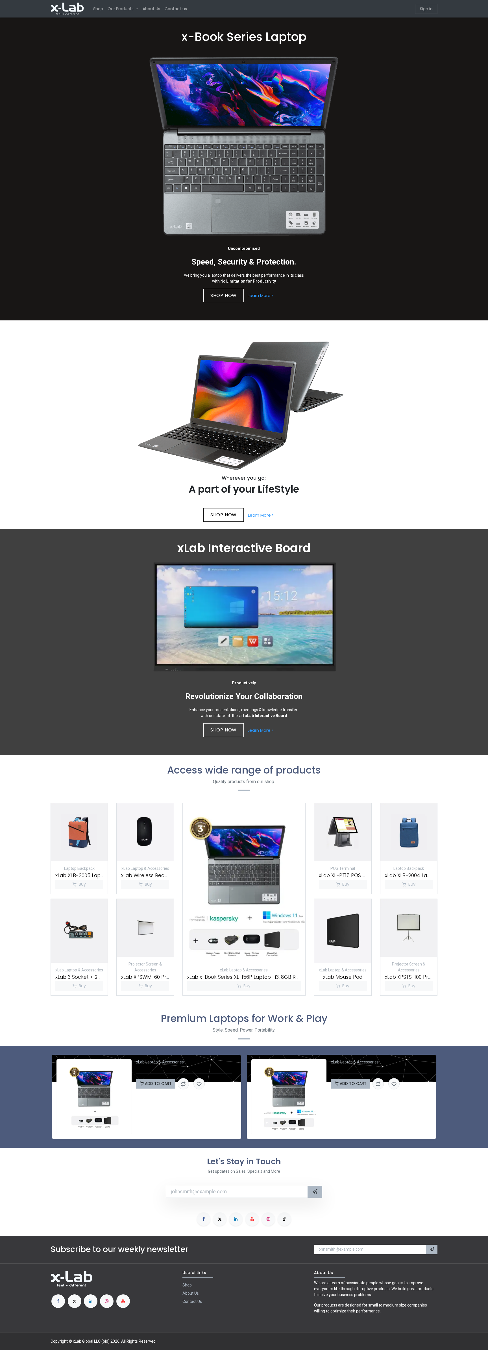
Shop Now (223, 515)
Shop (187, 1285)
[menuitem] (98, 9)
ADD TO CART (158, 1083)
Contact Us (192, 1301)
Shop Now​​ (223, 295)
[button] (315, 1192)
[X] (219, 1219)
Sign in (426, 9)
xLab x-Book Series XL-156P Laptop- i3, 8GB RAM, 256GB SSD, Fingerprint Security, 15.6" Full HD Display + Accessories (184, 1069)
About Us (190, 1293)
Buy (82, 884)
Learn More (260, 295)
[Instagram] (268, 1219)
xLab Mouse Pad (342, 977)
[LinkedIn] (236, 1219)
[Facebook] (203, 1219)
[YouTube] (252, 1219)
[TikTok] (284, 1219)
